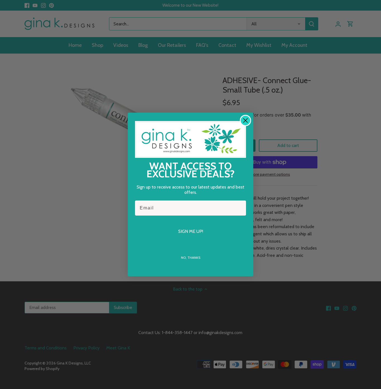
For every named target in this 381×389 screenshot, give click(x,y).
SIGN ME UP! (190, 231)
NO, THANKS (190, 257)
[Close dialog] (245, 120)
